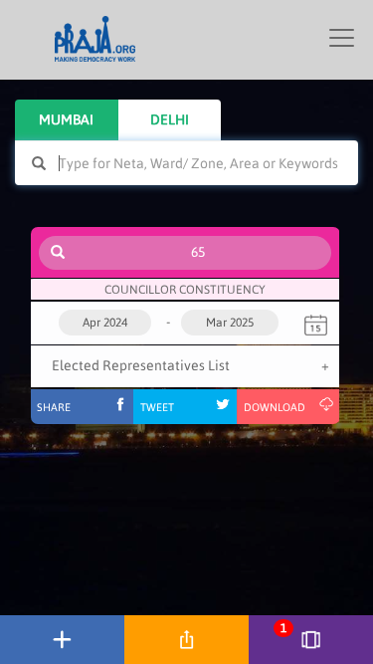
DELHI (169, 119)
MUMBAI (66, 119)
